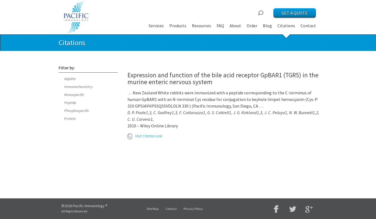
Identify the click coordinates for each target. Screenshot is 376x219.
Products (177, 25)
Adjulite (70, 78)
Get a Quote (295, 13)
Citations (286, 25)
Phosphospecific (76, 110)
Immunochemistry (78, 86)
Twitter (292, 209)
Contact (308, 25)
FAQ (220, 25)
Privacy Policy (193, 209)
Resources (201, 25)
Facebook (276, 209)
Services (156, 25)
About (235, 25)
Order (252, 25)
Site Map (153, 209)
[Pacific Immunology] (76, 17)
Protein (70, 118)
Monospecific (74, 94)
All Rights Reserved (74, 211)
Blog (267, 25)
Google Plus (309, 209)
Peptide (70, 102)
